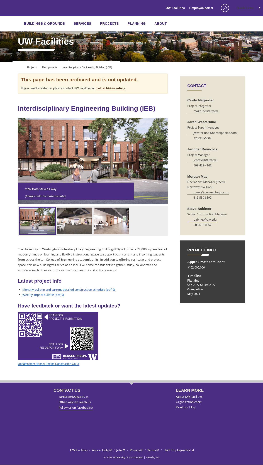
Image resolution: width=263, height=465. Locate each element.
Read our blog (185, 407)
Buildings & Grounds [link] (44, 23)
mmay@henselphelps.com (211, 192)
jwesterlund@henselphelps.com (215, 133)
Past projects (49, 67)
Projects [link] (109, 23)
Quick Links (245, 8)
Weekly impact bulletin (41, 295)
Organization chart (188, 402)
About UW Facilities (189, 397)
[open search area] (225, 8)
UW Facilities (175, 8)
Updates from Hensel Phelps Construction (47, 363)
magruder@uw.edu (207, 111)
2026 (109, 457)
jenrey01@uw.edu (206, 160)
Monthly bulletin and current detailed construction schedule (67, 289)
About (160, 23)
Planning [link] (137, 23)
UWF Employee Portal (179, 450)
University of (29, 8)
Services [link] (82, 23)
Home (20, 67)
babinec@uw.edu (205, 220)
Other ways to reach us (75, 402)
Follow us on (74, 407)
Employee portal (201, 8)
